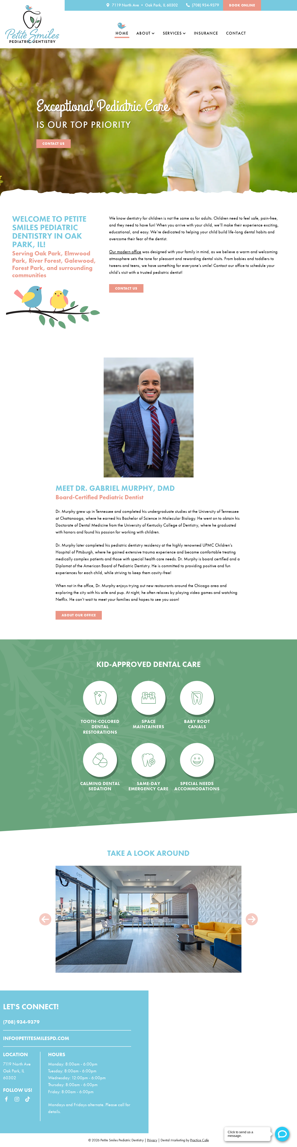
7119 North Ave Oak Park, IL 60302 (17, 1071)
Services (172, 33)
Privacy (152, 1140)
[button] (45, 919)
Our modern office (125, 252)
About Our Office (79, 615)
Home (122, 33)
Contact (236, 33)
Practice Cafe (199, 1140)
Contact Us (53, 143)
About (143, 33)
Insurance (206, 33)
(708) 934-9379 (205, 5)
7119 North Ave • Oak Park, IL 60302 (144, 5)
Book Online (242, 5)
